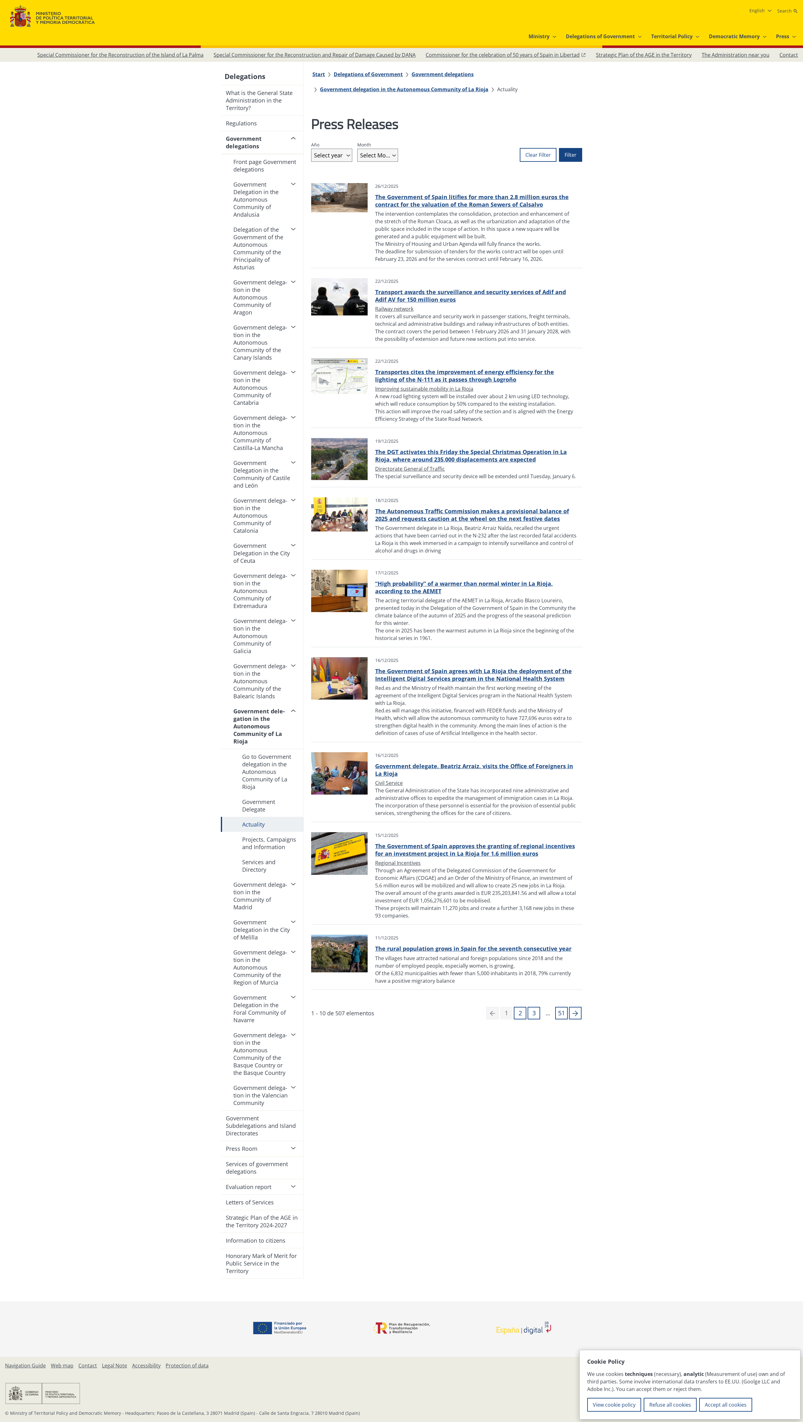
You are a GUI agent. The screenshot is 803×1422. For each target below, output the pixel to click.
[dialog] (689, 1384)
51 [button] (561, 1013)
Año (315, 145)
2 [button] (520, 1013)
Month (364, 145)
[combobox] (331, 155)
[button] (575, 1013)
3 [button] (534, 1013)
